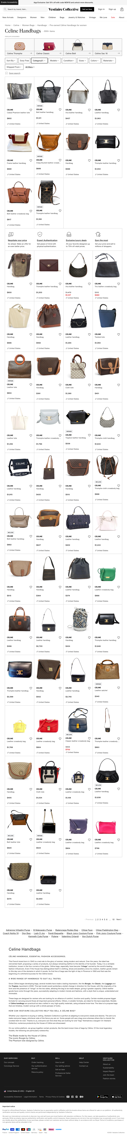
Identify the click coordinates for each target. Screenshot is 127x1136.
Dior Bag (26, 933)
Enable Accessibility (9, 2)
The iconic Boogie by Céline (22, 1038)
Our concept (9, 1062)
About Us (123, 17)
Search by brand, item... (17, 9)
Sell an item (87, 9)
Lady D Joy (39, 933)
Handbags (42, 25)
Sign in (101, 9)
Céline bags (55, 966)
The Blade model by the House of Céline (27, 1035)
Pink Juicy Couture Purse (108, 933)
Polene (54, 936)
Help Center (84, 1062)
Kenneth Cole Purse (38, 936)
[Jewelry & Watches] (87, 17)
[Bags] (66, 17)
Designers (21, 17)
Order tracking (37, 1062)
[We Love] (109, 17)
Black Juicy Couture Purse (80, 933)
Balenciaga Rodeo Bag (66, 930)
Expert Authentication (47, 240)
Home (7, 25)
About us (106, 1064)
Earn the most (101, 240)
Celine (16, 25)
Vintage (92, 17)
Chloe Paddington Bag (107, 930)
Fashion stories (109, 1078)
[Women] (39, 17)
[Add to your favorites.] (30, 110)
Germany (34, 1133)
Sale (113, 17)
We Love (103, 17)
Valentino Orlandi (70, 936)
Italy (45, 1133)
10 (113, 919)
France (4, 1133)
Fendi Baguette (56, 933)
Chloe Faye (87, 930)
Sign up (112, 9)
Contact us (83, 1066)
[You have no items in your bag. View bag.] (122, 9)
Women (33, 17)
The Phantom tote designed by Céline (26, 1040)
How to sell (59, 1062)
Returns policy (37, 1072)
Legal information (30, 1097)
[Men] (47, 17)
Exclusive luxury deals (76, 240)
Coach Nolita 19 (11, 933)
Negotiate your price (17, 240)
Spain (41, 1133)
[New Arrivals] (15, 17)
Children (52, 17)
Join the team (108, 1075)
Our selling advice (62, 1066)
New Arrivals (7, 17)
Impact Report (109, 1071)
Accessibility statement (13, 1097)
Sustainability (108, 1068)
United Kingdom (14, 1133)
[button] (122, 9)
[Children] (58, 17)
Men (43, 17)
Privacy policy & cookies (55, 1097)
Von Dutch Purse (90, 936)
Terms (41, 1097)
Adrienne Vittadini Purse (18, 930)
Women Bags (28, 25)
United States (25, 1133)
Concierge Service (11, 1066)
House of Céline (46, 1023)
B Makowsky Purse (42, 930)
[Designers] (28, 17)
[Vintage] (98, 17)
